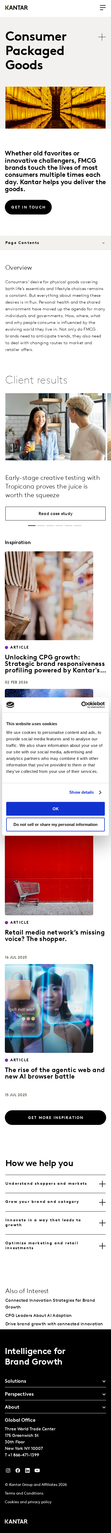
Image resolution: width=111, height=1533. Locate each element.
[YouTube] (27, 1471)
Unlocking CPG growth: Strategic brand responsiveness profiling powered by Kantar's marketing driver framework (55, 668)
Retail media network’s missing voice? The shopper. (55, 936)
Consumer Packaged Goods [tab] (36, 52)
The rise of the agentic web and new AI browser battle (55, 1073)
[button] (32, 526)
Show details (81, 792)
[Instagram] (8, 1471)
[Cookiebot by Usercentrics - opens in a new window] (81, 704)
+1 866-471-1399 (23, 1455)
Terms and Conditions (24, 1494)
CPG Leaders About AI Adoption (38, 1316)
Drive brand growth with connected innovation (54, 1324)
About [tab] (12, 1407)
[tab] (55, 1184)
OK (56, 808)
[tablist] (58, 52)
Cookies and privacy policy (28, 1502)
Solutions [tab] (15, 1381)
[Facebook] (18, 1471)
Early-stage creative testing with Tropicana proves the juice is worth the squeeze (52, 487)
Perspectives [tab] (19, 1394)
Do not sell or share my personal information (55, 824)
